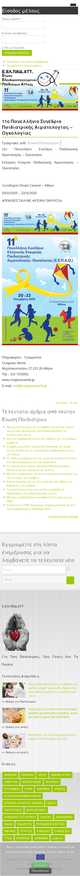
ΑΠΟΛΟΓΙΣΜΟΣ (32, 782)
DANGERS (10, 775)
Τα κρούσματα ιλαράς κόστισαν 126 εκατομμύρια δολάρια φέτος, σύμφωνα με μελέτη (38, 468)
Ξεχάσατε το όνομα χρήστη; (24, 65)
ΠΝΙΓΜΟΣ (10, 831)
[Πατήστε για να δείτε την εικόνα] (40, 97)
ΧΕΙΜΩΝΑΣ (41, 838)
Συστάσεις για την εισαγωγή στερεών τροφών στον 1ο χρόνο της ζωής (52, 736)
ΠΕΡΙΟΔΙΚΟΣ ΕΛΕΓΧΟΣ (50, 824)
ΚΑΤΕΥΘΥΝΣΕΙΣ (36, 810)
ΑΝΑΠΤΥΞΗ (11, 782)
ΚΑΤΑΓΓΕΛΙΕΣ (13, 810)
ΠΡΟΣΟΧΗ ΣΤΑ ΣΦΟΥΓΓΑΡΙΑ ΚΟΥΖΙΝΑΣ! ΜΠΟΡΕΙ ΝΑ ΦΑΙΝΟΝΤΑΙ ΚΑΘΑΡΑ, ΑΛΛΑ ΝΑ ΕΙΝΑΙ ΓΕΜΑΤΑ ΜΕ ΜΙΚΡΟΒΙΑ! (53, 713)
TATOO (42, 775)
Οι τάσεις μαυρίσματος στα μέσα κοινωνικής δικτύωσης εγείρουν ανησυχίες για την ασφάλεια (42, 460)
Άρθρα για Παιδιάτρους (21, 701)
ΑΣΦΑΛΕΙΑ (52, 782)
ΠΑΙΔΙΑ (8, 824)
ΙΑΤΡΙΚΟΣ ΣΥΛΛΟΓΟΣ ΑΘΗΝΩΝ (23, 803)
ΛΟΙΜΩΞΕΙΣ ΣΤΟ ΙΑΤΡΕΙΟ (20, 817)
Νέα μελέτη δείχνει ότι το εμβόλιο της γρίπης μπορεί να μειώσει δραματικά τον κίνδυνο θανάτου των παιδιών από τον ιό (40, 431)
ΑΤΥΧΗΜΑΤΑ (12, 789)
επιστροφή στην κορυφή (63, 516)
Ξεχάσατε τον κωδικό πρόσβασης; (28, 61)
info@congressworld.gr (30, 385)
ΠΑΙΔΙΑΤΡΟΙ (24, 824)
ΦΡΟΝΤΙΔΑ (23, 838)
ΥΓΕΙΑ (8, 838)
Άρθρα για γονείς (17, 727)
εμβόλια (57, 838)
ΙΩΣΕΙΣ (51, 803)
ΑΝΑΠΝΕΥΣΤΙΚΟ (60, 775)
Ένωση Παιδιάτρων (43, 142)
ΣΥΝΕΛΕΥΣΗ (62, 831)
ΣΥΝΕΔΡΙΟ (43, 831)
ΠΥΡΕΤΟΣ (26, 831)
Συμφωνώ (40, 865)
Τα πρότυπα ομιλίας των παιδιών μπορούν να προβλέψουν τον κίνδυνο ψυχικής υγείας (35, 491)
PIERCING (27, 775)
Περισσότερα (40, 870)
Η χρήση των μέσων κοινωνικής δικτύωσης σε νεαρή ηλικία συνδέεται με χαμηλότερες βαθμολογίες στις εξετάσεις (40, 450)
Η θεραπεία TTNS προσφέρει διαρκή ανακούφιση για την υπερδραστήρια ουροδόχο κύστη (41, 507)
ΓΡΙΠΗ (28, 789)
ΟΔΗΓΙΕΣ (45, 817)
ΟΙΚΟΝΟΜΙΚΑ (64, 817)
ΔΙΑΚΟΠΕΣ (43, 789)
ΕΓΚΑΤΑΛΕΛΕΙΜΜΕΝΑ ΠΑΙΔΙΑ (22, 796)
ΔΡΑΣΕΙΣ (59, 789)
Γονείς (71, 572)
